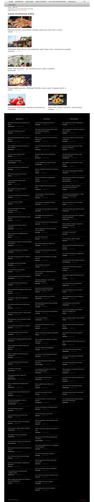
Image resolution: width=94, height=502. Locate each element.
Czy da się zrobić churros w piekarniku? (72, 356)
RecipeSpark (10, 169)
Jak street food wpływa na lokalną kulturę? (46, 407)
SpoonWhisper (38, 402)
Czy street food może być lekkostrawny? (18, 167)
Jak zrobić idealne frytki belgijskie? (44, 347)
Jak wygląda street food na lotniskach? (45, 488)
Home (11, 1)
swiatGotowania (12, 70)
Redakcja (72, 1)
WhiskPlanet (38, 217)
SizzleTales (10, 90)
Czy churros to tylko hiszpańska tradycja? (46, 354)
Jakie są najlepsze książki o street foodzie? (73, 318)
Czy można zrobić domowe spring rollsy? (73, 253)
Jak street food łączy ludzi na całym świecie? (19, 312)
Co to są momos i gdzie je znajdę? (71, 238)
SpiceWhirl (10, 133)
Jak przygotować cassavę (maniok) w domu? (19, 319)
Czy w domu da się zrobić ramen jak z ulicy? (46, 475)
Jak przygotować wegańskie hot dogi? (45, 202)
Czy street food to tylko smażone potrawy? (73, 260)
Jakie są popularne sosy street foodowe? (72, 296)
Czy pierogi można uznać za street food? (73, 392)
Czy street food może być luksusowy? (17, 283)
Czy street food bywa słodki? (15, 202)
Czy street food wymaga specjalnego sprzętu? (20, 339)
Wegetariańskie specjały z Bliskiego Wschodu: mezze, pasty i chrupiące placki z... (37, 88)
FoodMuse (10, 483)
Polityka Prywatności (57, 1)
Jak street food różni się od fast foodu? (18, 332)
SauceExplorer (11, 51)
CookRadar (37, 448)
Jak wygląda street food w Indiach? (17, 188)
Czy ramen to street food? (14, 160)
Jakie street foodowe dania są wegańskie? (46, 468)
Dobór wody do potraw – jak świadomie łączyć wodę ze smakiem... (32, 69)
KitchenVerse (51, 109)
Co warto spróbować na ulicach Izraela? (45, 162)
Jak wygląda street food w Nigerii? (44, 481)
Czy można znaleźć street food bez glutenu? (19, 276)
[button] (84, 1)
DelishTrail (10, 212)
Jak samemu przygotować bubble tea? (45, 243)
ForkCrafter (10, 265)
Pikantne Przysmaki (11, 27)
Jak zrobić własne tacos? (41, 237)
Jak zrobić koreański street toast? (16, 131)
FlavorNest (10, 284)
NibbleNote (10, 31)
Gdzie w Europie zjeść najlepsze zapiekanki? (47, 332)
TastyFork (10, 141)
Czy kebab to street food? (14, 368)
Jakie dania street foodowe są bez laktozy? (19, 421)
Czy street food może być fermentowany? (18, 195)
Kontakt (12, 5)
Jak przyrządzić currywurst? (42, 265)
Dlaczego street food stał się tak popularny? (46, 311)
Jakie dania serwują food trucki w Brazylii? (19, 256)
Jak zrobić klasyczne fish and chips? (71, 349)
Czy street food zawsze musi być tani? (18, 415)
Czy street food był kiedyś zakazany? (45, 453)
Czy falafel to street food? (69, 232)
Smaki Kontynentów (11, 46)
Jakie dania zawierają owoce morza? (17, 174)
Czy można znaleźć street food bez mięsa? (73, 209)
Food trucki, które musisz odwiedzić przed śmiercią (26, 107)
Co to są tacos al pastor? (41, 318)
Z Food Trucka (10, 104)
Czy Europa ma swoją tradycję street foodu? (46, 209)
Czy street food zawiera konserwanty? (72, 362)
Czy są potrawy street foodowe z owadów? (19, 325)
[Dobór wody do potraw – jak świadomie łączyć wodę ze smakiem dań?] (32, 61)
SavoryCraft (11, 245)
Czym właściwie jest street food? (16, 269)
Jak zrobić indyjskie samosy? (15, 408)
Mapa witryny (41, 1)
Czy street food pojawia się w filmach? (18, 250)
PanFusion (10, 299)
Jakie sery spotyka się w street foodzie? (72, 202)
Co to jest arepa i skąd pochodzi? (16, 154)
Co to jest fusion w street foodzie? (71, 303)
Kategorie (29, 1)
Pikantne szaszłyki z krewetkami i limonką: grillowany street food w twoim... (35, 30)
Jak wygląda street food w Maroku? (17, 263)
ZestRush (10, 175)
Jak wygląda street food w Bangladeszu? (72, 122)
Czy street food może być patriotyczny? (18, 362)
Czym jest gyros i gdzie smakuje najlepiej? (19, 428)
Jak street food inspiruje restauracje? (44, 122)
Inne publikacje (11, 66)
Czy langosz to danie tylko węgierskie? (18, 297)
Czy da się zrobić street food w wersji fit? (46, 250)
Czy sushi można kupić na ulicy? (43, 392)
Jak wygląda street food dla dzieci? (44, 215)
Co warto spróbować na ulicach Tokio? (72, 290)
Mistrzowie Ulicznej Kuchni (53, 104)
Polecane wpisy (83, 500)
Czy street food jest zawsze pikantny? (72, 283)
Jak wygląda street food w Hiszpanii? (17, 434)
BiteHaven (10, 156)
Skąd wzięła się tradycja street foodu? (45, 296)
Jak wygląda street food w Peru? (43, 377)
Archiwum (19, 1)
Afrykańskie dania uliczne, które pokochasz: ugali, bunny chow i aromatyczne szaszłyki (39, 49)
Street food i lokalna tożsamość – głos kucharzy (65, 107)
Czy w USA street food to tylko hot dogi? (18, 456)
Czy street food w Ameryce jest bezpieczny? (19, 441)
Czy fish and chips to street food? (44, 413)
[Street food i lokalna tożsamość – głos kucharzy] (65, 99)
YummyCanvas (11, 126)
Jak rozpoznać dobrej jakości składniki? (72, 171)
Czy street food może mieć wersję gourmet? (46, 222)
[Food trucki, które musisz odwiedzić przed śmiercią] (26, 99)
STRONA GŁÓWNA (21, 10)
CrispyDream (65, 357)
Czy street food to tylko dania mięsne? (72, 385)
